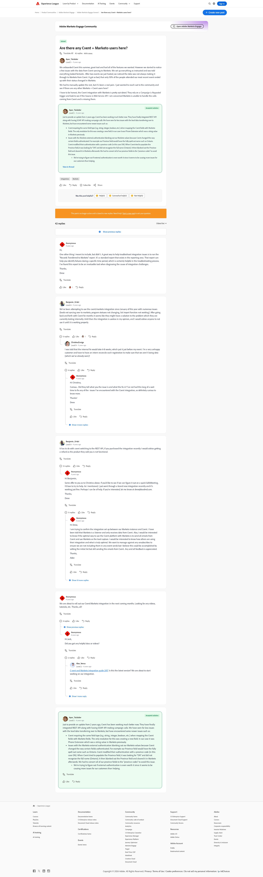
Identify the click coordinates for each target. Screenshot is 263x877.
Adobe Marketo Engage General (88, 12)
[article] (110, 265)
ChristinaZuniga (77, 342)
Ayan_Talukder (72, 59)
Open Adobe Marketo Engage (188, 26)
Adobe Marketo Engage (67, 12)
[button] (215, 12)
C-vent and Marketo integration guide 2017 (89, 670)
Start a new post (129, 213)
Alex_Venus (81, 663)
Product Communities (49, 12)
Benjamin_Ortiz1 (72, 302)
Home (37, 12)
